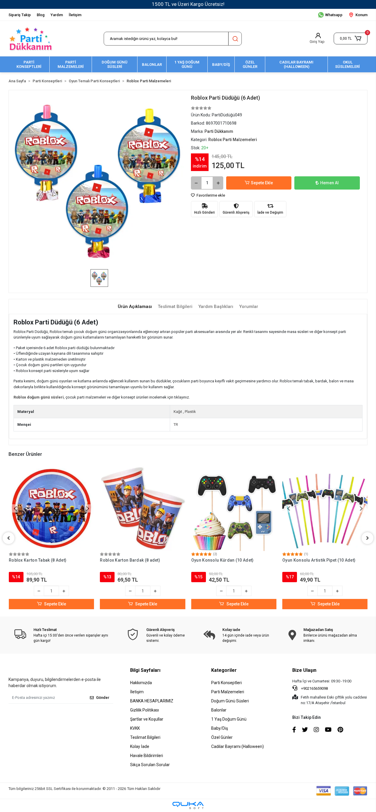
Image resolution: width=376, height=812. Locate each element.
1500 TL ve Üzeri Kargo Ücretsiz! (188, 4)
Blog (41, 15)
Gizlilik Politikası (144, 710)
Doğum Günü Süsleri (230, 701)
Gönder (102, 697)
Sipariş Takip (20, 15)
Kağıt (178, 411)
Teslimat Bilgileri (145, 737)
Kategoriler (224, 670)
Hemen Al (329, 182)
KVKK (135, 728)
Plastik (190, 411)
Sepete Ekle (262, 182)
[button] (350, 38)
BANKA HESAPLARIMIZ (151, 701)
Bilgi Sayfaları (145, 670)
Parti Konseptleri (226, 682)
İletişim (75, 15)
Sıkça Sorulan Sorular (150, 764)
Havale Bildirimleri (146, 755)
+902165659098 (314, 688)
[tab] (135, 306)
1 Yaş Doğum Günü (228, 719)
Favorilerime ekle (210, 195)
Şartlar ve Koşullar (146, 719)
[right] (367, 538)
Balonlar (218, 710)
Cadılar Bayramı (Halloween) (237, 746)
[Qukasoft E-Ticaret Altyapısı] (188, 805)
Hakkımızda (141, 682)
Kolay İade (139, 746)
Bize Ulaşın (304, 670)
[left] (8, 538)
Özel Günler (222, 737)
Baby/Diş (219, 728)
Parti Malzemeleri (227, 691)
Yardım (57, 15)
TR (176, 424)
